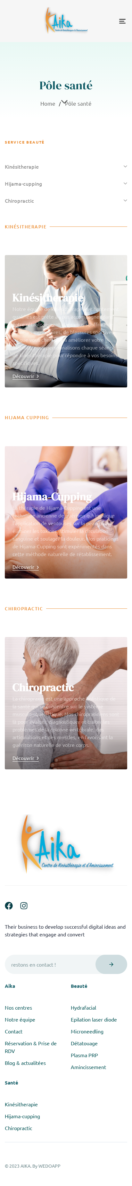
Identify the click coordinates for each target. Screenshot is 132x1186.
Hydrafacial (83, 1007)
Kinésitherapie (22, 166)
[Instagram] (24, 906)
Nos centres (18, 1007)
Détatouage (84, 1043)
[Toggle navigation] (106, 21)
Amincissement (88, 1067)
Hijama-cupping (23, 183)
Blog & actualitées (25, 1062)
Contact (13, 1031)
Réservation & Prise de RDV (31, 1047)
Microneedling (87, 1031)
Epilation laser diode (94, 1019)
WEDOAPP (49, 1166)
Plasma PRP (84, 1055)
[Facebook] (9, 906)
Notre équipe (20, 1019)
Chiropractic (19, 200)
